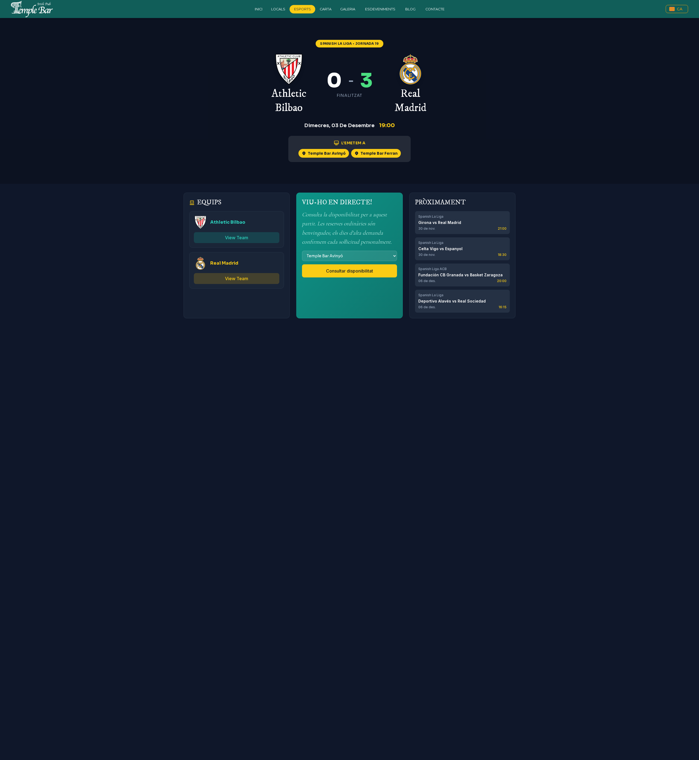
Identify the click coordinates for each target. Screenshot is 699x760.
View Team (236, 237)
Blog (410, 9)
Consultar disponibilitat (349, 271)
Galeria (347, 9)
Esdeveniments (380, 9)
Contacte (435, 9)
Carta (325, 9)
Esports (302, 9)
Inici (258, 9)
